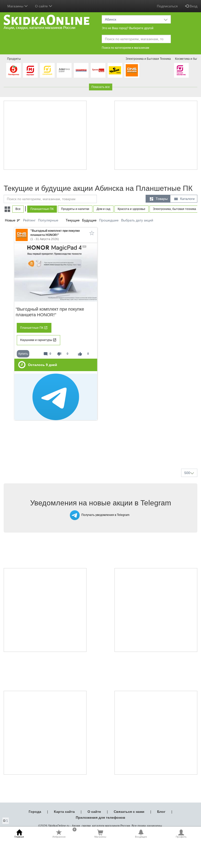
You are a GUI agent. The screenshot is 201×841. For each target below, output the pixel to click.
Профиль (181, 836)
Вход (192, 6)
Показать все (100, 87)
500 (187, 473)
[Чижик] (115, 70)
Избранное (63, 833)
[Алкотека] (64, 70)
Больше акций (101, 453)
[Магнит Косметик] (181, 70)
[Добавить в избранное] (92, 233)
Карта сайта (64, 812)
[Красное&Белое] (98, 70)
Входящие (141, 836)
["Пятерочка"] (13, 70)
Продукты (14, 59)
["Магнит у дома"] (30, 70)
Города (35, 812)
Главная (19, 836)
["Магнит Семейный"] (47, 70)
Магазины (100, 836)
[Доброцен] (81, 70)
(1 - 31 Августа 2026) (55, 235)
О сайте (94, 812)
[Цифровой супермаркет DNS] (132, 70)
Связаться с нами (129, 812)
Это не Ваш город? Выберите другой (127, 28)
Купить (23, 353)
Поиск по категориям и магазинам (125, 47)
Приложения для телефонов (100, 817)
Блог (161, 812)
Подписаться (167, 6)
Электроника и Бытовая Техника (148, 59)
